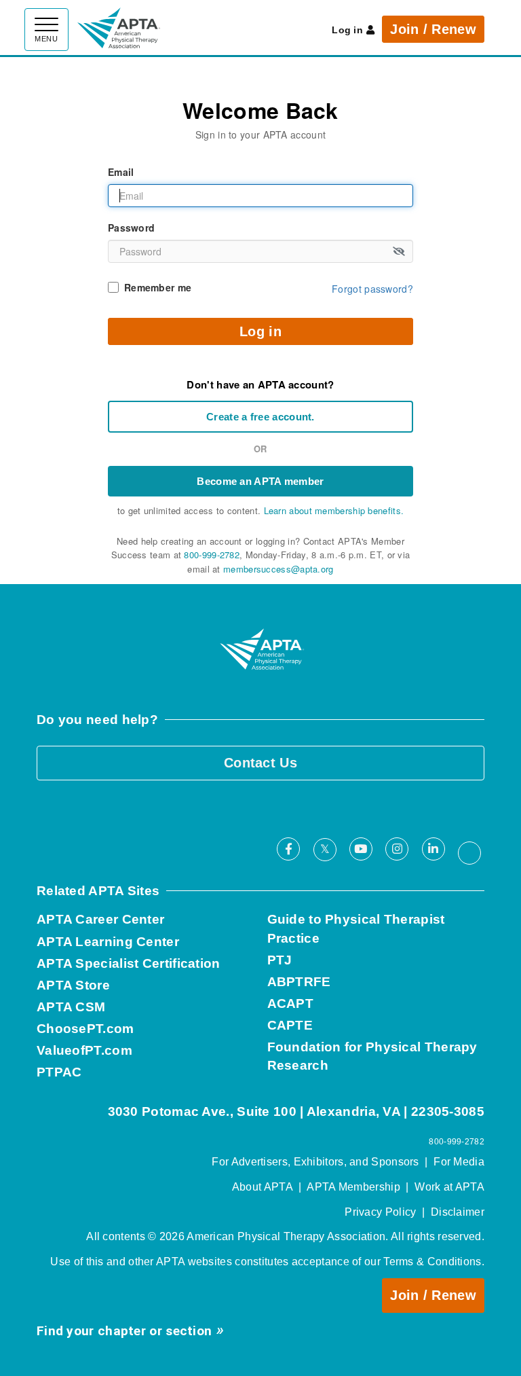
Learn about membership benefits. (334, 510)
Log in (347, 29)
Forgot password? (372, 288)
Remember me (157, 287)
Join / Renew (433, 29)
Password (131, 227)
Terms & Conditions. (433, 1261)
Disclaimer (457, 1212)
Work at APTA (449, 1187)
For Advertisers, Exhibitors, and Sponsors (315, 1161)
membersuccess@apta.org (278, 568)
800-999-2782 (211, 554)
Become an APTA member (260, 481)
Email (121, 172)
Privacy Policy (380, 1212)
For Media (458, 1161)
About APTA (262, 1187)
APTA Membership (353, 1187)
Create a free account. (260, 416)
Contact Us (260, 762)
